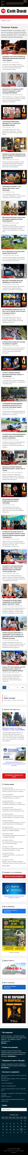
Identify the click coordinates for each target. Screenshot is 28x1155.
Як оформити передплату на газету (14, 775)
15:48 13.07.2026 (6, 672)
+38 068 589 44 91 (11, 1086)
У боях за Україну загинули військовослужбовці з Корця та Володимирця (12, 374)
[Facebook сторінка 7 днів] (7, 3)
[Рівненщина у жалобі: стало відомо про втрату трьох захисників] (14, 177)
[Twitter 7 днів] (16, 3)
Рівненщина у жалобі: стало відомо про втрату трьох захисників (11, 188)
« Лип (2, 1139)
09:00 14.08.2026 (6, 127)
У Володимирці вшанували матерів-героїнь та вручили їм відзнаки (13, 836)
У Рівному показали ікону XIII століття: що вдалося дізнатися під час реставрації (13, 790)
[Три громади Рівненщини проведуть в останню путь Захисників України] (14, 112)
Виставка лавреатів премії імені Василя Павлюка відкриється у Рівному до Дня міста (13, 816)
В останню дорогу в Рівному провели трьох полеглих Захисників (12, 842)
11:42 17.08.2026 (6, 94)
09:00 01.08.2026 (6, 378)
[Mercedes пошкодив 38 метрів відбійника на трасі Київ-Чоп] (14, 271)
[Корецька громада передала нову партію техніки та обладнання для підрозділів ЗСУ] (14, 145)
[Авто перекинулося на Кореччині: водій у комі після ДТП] (14, 242)
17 (3, 1129)
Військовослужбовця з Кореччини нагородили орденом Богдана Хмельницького (13, 219)
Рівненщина (12, 52)
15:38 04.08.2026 (6, 284)
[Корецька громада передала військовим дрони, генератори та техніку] (14, 457)
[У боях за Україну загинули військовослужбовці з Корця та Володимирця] (14, 363)
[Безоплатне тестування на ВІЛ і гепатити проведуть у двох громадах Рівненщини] (14, 80)
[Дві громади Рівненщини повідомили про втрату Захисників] (14, 490)
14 (17, 1126)
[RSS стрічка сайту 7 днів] (13, 3)
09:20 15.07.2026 (6, 606)
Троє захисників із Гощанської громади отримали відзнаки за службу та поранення (13, 797)
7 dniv (13, 127)
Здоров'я (5, 85)
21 (17, 1129)
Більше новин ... (6, 865)
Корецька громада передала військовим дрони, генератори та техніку (13, 468)
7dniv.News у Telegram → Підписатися (10, 987)
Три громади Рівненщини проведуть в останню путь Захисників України (11, 123)
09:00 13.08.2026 (6, 192)
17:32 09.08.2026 (6, 223)
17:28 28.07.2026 (6, 440)
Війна (4, 117)
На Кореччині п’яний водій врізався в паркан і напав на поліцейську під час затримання (14, 436)
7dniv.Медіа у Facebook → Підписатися (11, 911)
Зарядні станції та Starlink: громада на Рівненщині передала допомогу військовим (14, 862)
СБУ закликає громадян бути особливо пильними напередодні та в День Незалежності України (13, 849)
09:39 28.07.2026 (6, 472)
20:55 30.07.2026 (6, 409)
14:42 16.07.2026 (6, 573)
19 (10, 1129)
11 (6, 1126)
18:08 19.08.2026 (6, 62)
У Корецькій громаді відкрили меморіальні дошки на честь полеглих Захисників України (12, 405)
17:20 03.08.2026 (6, 345)
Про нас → (4, 1043)
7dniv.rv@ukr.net (9, 1083)
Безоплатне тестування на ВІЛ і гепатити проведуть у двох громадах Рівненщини (12, 91)
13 (14, 1126)
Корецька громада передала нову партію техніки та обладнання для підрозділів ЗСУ (14, 155)
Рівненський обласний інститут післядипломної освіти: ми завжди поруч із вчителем (14, 764)
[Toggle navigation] (3, 17)
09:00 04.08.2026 (6, 315)
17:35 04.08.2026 (6, 255)
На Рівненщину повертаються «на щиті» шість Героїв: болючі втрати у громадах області (14, 311)
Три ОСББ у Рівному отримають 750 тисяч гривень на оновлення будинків (13, 829)
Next (23, 687)
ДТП (4, 247)
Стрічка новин (8, 784)
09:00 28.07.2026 (6, 504)
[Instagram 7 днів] (10, 3)
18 (6, 1129)
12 (10, 1126)
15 (21, 1126)
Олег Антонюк (15, 62)
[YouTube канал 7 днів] (22, 3)
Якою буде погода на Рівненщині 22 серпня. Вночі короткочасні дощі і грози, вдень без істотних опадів (13, 810)
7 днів (18, 1148)
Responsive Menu (25, 1)
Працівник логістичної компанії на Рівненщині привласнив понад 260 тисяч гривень (13, 58)
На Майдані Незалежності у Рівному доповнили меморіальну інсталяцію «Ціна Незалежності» (13, 803)
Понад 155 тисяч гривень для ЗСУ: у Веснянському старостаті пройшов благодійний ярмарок (14, 668)
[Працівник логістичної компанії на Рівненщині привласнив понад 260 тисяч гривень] (14, 47)
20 (14, 1129)
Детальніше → (12, 1056)
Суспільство (14, 463)
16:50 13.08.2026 (6, 159)
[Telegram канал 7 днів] (19, 3)
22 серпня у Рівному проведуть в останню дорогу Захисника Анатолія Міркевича (13, 823)
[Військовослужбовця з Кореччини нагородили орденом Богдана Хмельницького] (14, 208)
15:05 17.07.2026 (6, 539)
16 (25, 1126)
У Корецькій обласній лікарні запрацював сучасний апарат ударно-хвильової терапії (12, 602)
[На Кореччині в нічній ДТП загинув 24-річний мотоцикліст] (14, 332)
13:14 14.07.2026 (6, 640)
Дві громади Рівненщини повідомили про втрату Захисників (10, 501)
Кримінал (5, 52)
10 (17, 687)
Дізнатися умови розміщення (14, 876)
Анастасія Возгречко (17, 94)
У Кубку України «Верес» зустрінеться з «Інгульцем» (13, 855)
